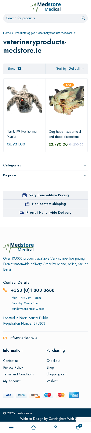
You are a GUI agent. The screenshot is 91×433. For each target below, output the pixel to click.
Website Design (31, 418)
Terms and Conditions (18, 374)
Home (7, 33)
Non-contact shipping (49, 203)
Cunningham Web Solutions (68, 418)
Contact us (10, 361)
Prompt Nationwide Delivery (48, 212)
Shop (50, 367)
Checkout (53, 361)
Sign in (55, 427)
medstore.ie (24, 413)
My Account (11, 381)
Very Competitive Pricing (49, 195)
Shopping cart (56, 374)
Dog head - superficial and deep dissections (65, 134)
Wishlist (52, 381)
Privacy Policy (13, 367)
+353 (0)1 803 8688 (33, 290)
